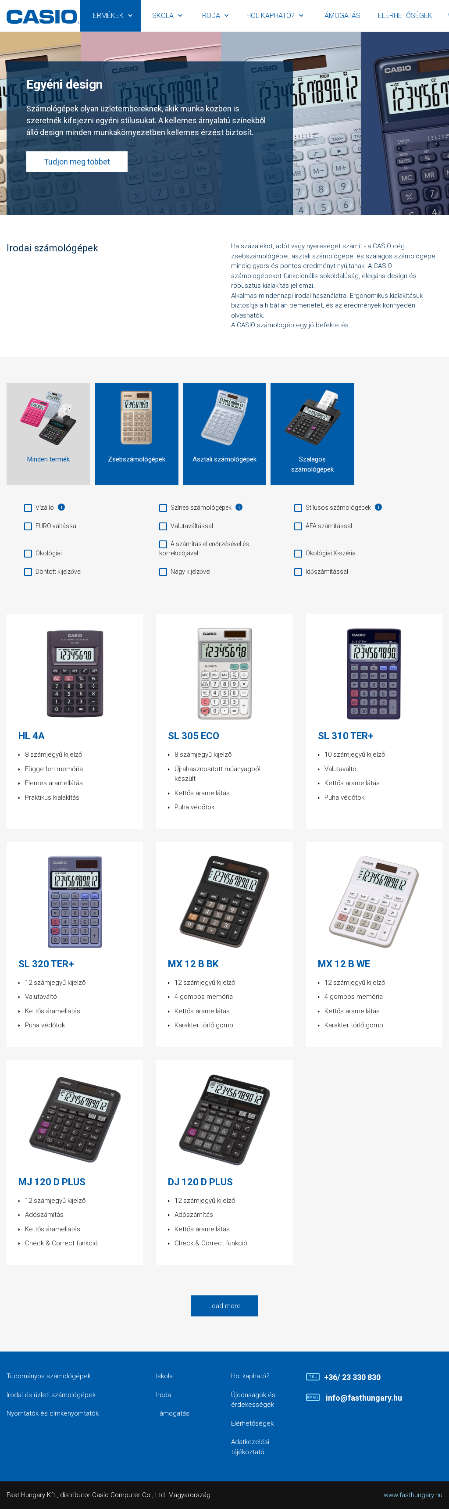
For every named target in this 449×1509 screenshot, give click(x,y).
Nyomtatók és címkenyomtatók (53, 1413)
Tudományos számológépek (49, 1376)
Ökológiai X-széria (331, 553)
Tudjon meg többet (77, 161)
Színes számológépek (201, 507)
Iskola (162, 15)
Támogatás (340, 15)
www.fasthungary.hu (413, 1495)
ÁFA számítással (329, 525)
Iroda (210, 15)
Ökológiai (49, 553)
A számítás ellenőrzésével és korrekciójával (204, 548)
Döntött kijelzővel (59, 571)
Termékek (106, 15)
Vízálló (45, 507)
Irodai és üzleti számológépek (51, 1395)
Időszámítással (327, 571)
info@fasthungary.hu (363, 1397)
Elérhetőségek (405, 15)
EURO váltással (57, 525)
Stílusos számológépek (338, 507)
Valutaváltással (192, 525)
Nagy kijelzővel (190, 571)
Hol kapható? (270, 15)
